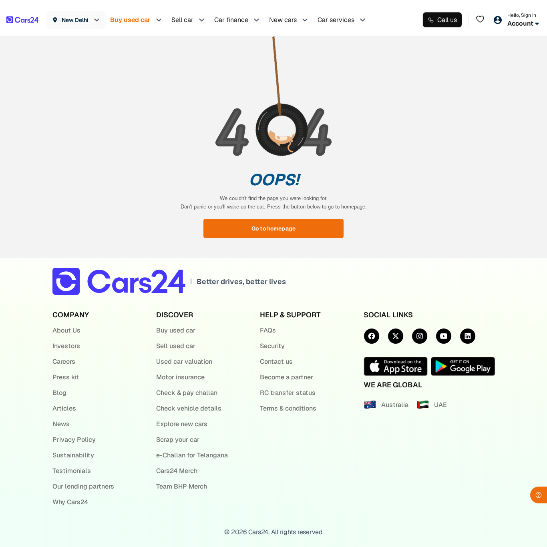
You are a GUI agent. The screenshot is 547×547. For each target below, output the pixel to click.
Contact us (276, 361)
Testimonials (71, 471)
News (61, 424)
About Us (66, 330)
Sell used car (175, 346)
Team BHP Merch (181, 486)
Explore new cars (181, 424)
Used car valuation (184, 361)
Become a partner (286, 377)
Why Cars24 (70, 502)
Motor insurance (180, 377)
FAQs (268, 330)
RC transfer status (288, 393)
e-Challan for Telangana (192, 455)
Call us (447, 20)
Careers (63, 361)
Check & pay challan (186, 393)
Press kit (65, 377)
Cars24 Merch (176, 471)
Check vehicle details (188, 408)
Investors (66, 346)
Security (272, 346)
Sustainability (73, 455)
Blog (59, 393)
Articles (64, 408)
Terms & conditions (288, 408)
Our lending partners (83, 486)
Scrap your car (177, 439)
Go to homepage (273, 228)
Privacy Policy (74, 439)
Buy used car (175, 330)
